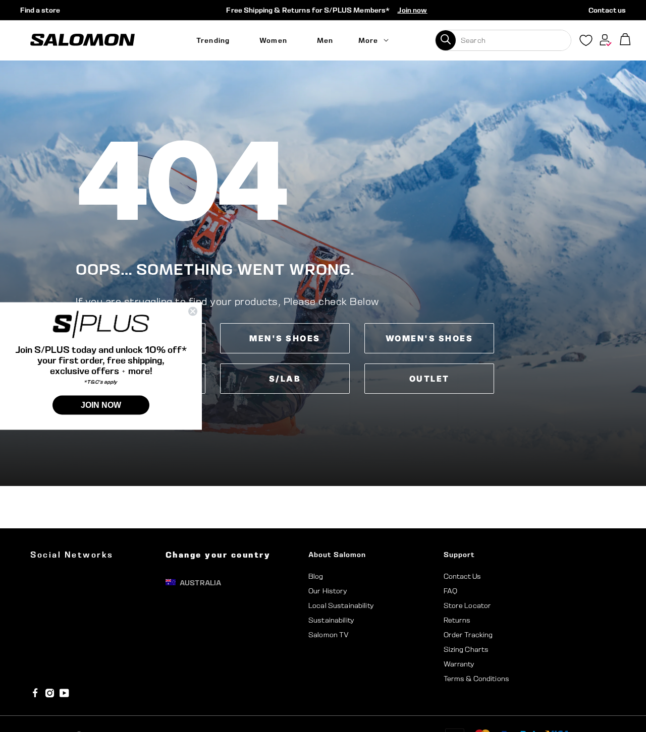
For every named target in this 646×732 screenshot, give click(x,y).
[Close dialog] (193, 312)
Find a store (40, 10)
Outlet (429, 379)
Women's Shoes (429, 338)
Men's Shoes (284, 338)
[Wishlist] (586, 42)
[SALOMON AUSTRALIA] (82, 40)
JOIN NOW (101, 404)
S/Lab (285, 379)
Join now (412, 10)
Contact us (607, 10)
